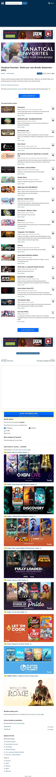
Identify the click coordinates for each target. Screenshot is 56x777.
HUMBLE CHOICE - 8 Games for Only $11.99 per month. (22, 676)
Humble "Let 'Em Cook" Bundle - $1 (17, 612)
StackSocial (28, 729)
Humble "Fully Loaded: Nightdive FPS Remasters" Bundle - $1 (24, 548)
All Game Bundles (10, 749)
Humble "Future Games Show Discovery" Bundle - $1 (22, 484)
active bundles (18, 723)
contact (26, 776)
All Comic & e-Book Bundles (13, 754)
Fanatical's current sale (17, 89)
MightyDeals (28, 727)
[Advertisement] (28, 15)
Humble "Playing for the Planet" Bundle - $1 (19, 644)
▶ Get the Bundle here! (29, 96)
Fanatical (17, 440)
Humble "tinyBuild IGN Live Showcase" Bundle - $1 (21, 516)
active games (14, 425)
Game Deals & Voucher (12, 744)
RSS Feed (8, 771)
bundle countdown (36, 714)
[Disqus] (28, 387)
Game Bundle (10, 422)
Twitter (7, 763)
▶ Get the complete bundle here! (10, 85)
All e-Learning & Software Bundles (15, 752)
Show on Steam (21, 115)
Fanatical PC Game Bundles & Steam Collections (28, 353)
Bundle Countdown (11, 741)
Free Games (9, 747)
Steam (7, 768)
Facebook (8, 761)
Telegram (8, 766)
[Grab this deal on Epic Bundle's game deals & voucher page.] (29, 468)
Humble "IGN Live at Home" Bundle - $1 (18, 452)
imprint (30, 776)
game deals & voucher (21, 450)
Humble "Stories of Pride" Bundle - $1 (17, 580)
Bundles (3, 73)
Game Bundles (10, 73)
